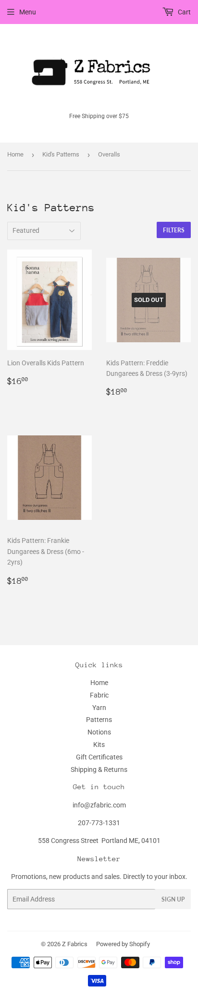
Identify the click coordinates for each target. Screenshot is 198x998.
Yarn (99, 707)
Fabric (99, 695)
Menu (27, 12)
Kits (99, 744)
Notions (99, 732)
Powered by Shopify (123, 944)
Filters (174, 230)
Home (15, 154)
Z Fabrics (74, 944)
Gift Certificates (99, 757)
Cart (183, 12)
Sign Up (173, 899)
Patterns (99, 719)
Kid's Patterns (60, 154)
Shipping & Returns (99, 769)
